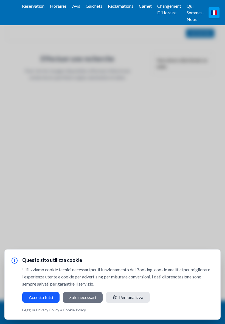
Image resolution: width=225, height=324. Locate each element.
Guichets (94, 6)
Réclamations (120, 6)
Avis (76, 6)
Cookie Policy (74, 310)
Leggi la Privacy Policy (40, 310)
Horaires (58, 6)
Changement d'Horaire (169, 9)
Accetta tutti (41, 297)
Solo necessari (82, 297)
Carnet (145, 6)
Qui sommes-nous (195, 12)
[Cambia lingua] (214, 12)
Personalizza (131, 297)
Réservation (33, 6)
